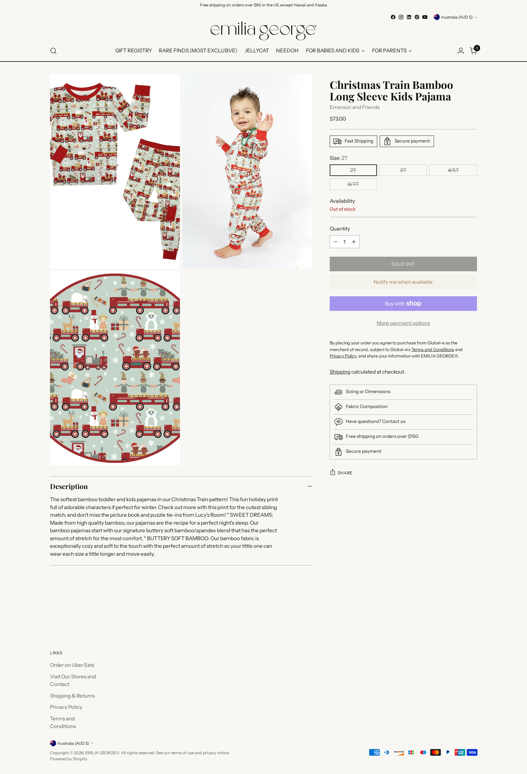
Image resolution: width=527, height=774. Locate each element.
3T (403, 170)
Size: (339, 158)
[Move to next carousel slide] (472, 615)
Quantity (340, 229)
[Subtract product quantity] (335, 242)
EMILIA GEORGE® (102, 752)
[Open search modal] (53, 51)
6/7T (353, 184)
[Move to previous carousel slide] (458, 616)
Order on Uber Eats (72, 665)
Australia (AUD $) (457, 17)
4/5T (453, 170)
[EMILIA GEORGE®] (263, 30)
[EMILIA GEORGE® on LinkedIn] (409, 17)
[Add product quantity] (353, 242)
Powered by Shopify (68, 758)
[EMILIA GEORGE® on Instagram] (401, 17)
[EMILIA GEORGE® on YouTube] (425, 17)
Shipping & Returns (72, 696)
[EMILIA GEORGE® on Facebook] (393, 17)
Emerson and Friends (355, 107)
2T (353, 170)
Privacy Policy (66, 707)
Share (345, 473)
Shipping (340, 372)
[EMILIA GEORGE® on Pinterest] (417, 17)
